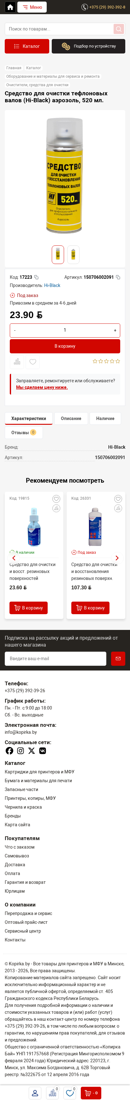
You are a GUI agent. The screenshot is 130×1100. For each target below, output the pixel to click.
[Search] (119, 29)
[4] (112, 361)
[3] (106, 361)
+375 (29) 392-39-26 (25, 690)
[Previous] (13, 558)
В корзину (65, 346)
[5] (117, 361)
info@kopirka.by (21, 732)
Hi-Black (52, 285)
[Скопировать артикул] (118, 277)
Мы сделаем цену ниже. (42, 387)
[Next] (117, 558)
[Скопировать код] (36, 277)
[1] (95, 361)
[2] (100, 361)
